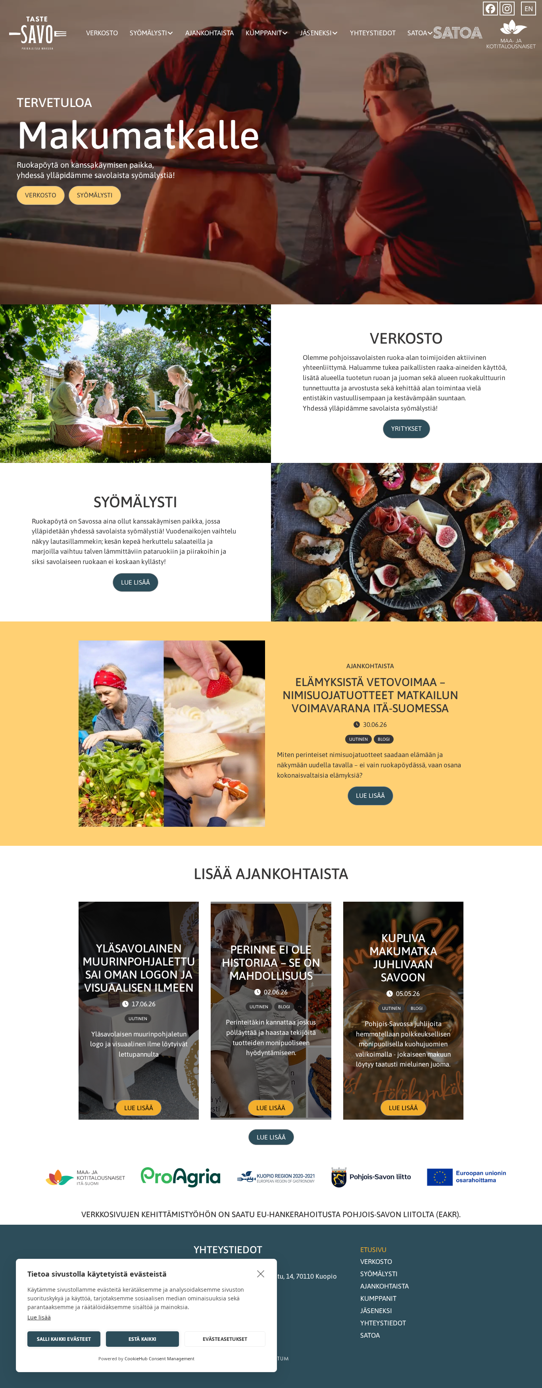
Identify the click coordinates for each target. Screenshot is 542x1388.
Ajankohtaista (209, 33)
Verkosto (102, 33)
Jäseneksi (316, 33)
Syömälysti (148, 33)
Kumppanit (264, 33)
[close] (261, 1273)
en (529, 9)
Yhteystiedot (373, 33)
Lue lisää (135, 582)
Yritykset (406, 428)
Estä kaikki (142, 1339)
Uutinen (358, 739)
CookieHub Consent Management (159, 1358)
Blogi (384, 739)
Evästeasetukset (225, 1339)
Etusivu (373, 1250)
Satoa (417, 33)
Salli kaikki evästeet (64, 1339)
